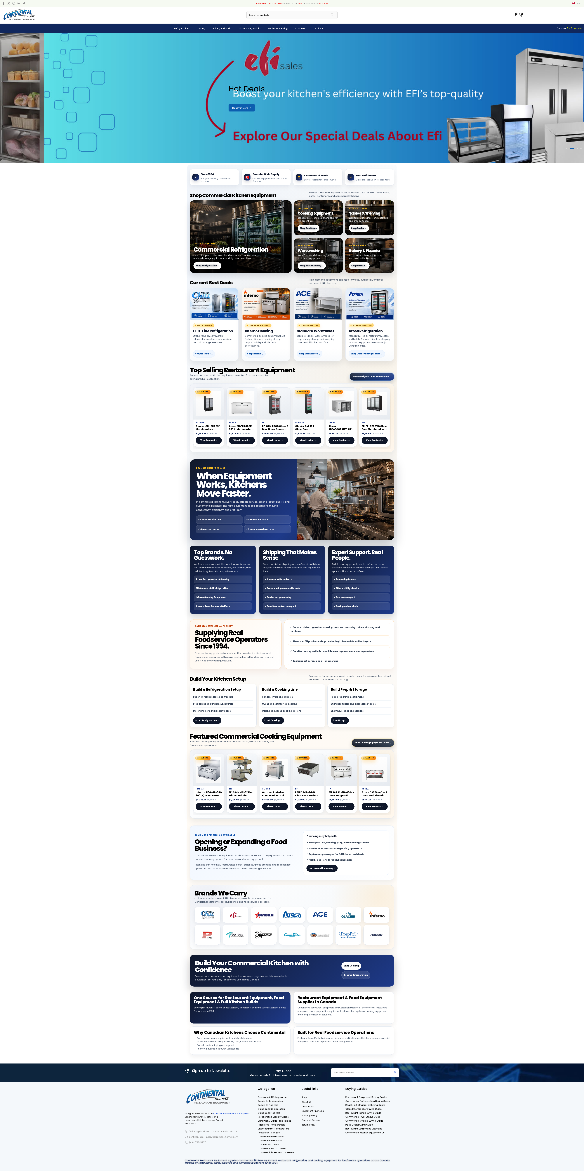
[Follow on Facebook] (3, 3)
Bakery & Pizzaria (221, 28)
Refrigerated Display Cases (273, 1116)
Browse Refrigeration (356, 975)
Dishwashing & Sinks (249, 28)
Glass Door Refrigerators (271, 1108)
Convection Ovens (268, 1144)
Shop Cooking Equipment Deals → (373, 742)
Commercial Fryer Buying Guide (363, 1116)
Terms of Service (311, 1120)
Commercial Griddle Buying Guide (364, 1120)
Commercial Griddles (270, 1140)
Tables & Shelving (278, 28)
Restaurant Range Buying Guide (363, 1112)
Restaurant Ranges (269, 1132)
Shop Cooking (351, 965)
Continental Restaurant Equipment (231, 1113)
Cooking (200, 28)
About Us (306, 1102)
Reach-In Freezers (268, 1105)
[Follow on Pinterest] (23, 3)
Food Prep (300, 28)
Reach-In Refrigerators (270, 1101)
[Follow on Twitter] (8, 3)
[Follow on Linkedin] (18, 3)
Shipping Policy (309, 1115)
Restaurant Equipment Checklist (363, 1128)
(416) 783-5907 (197, 1142)
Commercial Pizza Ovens (272, 1148)
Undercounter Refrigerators (273, 1128)
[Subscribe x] (395, 1072)
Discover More (250, 107)
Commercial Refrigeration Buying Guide (367, 1101)
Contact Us (308, 1106)
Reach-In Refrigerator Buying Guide (365, 1105)
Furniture (318, 28)
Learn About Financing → (322, 868)
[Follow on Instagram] (13, 3)
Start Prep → (340, 720)
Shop (304, 1097)
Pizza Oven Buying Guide (359, 1124)
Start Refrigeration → (207, 720)
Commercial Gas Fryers (271, 1136)
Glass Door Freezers (269, 1112)
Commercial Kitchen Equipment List (365, 1132)
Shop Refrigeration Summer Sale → (372, 376)
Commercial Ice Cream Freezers (276, 1152)
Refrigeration (181, 28)
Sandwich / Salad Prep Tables (274, 1120)
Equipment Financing (313, 1111)
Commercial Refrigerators (272, 1097)
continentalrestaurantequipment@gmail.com (213, 1137)
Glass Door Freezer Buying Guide (363, 1108)
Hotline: (570, 28)
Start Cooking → (273, 720)
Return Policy (308, 1124)
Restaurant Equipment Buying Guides (366, 1097)
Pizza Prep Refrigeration (271, 1124)
